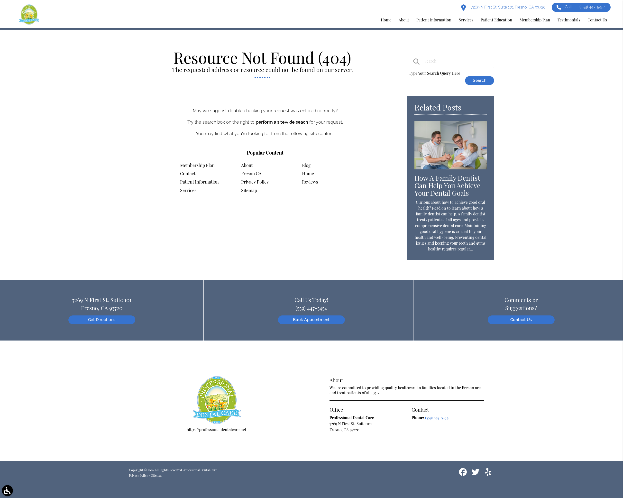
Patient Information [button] (433, 19)
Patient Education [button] (496, 19)
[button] (7, 490)
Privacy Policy (255, 182)
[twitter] (476, 473)
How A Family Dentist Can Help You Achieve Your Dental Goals (447, 185)
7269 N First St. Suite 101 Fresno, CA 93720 (508, 7)
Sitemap (249, 190)
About (247, 165)
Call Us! (585, 7)
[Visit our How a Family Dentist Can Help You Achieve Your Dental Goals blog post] (450, 170)
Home (308, 173)
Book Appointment (311, 319)
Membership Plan (197, 165)
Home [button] (386, 19)
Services (188, 190)
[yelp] (488, 473)
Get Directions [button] (102, 319)
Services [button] (466, 19)
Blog (306, 165)
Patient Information (199, 182)
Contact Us (521, 319)
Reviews (310, 182)
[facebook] (463, 473)
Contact (187, 173)
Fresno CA (251, 173)
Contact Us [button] (597, 19)
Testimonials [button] (569, 19)
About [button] (404, 19)
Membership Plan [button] (535, 19)
